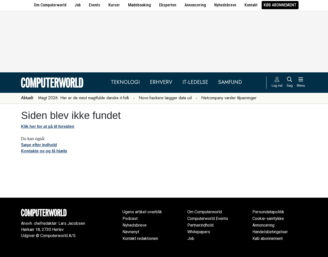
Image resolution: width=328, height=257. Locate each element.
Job (78, 5)
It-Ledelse (195, 82)
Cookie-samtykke (268, 218)
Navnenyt (130, 231)
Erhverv (161, 82)
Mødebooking (139, 5)
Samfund (230, 82)
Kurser (114, 5)
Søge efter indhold (39, 145)
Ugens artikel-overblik (142, 211)
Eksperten (167, 5)
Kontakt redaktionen (140, 238)
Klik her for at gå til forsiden (47, 126)
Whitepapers (198, 231)
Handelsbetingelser (270, 231)
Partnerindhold (200, 225)
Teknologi (125, 82)
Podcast (130, 218)
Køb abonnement (280, 5)
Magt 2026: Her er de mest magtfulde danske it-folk (83, 98)
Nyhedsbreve (225, 5)
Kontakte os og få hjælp (44, 151)
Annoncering (195, 5)
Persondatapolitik (268, 211)
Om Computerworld (50, 5)
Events (94, 5)
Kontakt (251, 5)
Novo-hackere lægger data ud (165, 98)
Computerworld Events (207, 218)
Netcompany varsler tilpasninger (229, 98)
